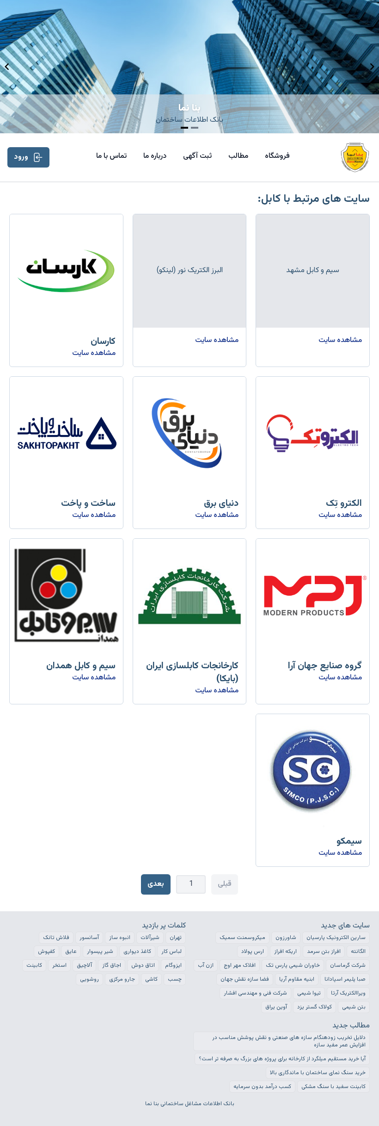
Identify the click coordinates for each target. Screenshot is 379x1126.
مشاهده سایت (340, 340)
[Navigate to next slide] (372, 67)
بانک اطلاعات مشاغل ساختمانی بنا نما (189, 1104)
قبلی (225, 884)
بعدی (155, 884)
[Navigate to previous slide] (7, 67)
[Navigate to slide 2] (194, 128)
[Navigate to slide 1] (184, 128)
